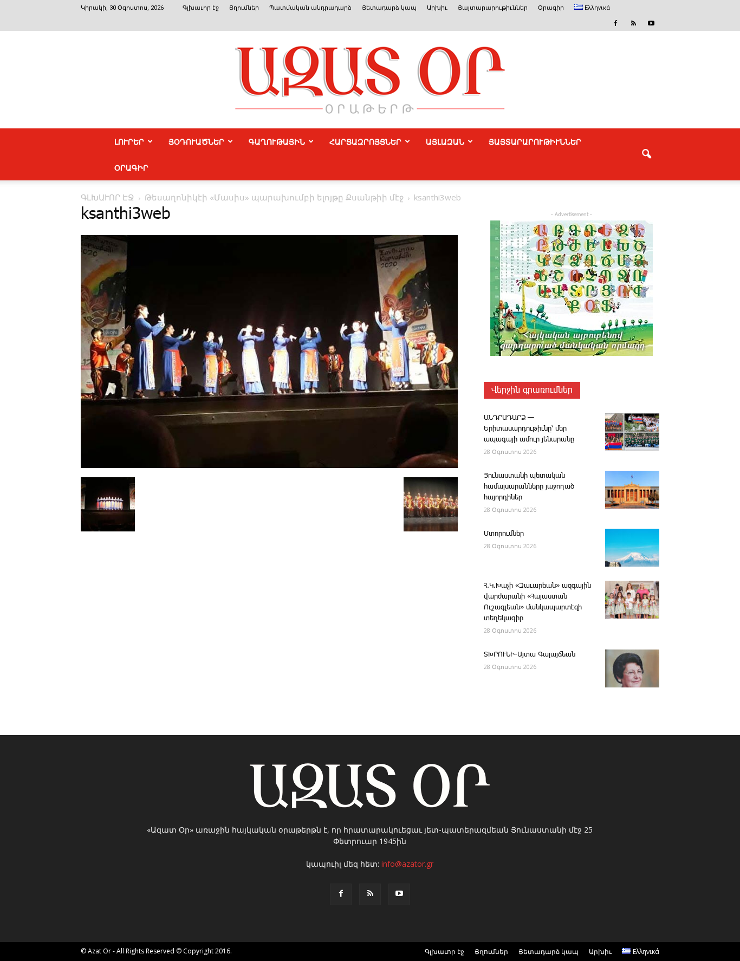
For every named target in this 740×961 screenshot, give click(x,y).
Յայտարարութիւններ (493, 7)
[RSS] (633, 23)
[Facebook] (615, 23)
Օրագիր (551, 7)
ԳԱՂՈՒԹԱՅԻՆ (277, 141)
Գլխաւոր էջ (201, 7)
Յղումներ (244, 7)
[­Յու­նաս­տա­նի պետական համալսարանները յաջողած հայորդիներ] (632, 490)
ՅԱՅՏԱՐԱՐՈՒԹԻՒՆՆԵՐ (535, 141)
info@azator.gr (407, 864)
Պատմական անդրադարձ (310, 7)
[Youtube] (651, 23)
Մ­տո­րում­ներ (504, 533)
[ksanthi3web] (269, 466)
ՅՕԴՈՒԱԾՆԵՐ (196, 141)
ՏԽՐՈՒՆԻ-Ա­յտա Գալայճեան (529, 654)
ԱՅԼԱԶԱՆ (445, 141)
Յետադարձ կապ (389, 7)
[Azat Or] (370, 79)
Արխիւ (437, 7)
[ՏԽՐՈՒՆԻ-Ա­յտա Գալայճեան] (632, 668)
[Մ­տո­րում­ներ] (632, 548)
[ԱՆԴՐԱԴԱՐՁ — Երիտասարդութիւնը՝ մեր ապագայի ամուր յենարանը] (632, 432)
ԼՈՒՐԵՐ (129, 141)
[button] (646, 154)
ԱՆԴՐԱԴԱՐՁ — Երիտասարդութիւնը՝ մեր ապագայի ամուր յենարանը (529, 428)
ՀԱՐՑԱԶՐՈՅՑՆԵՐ (365, 141)
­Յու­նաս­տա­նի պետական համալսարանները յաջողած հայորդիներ (529, 486)
